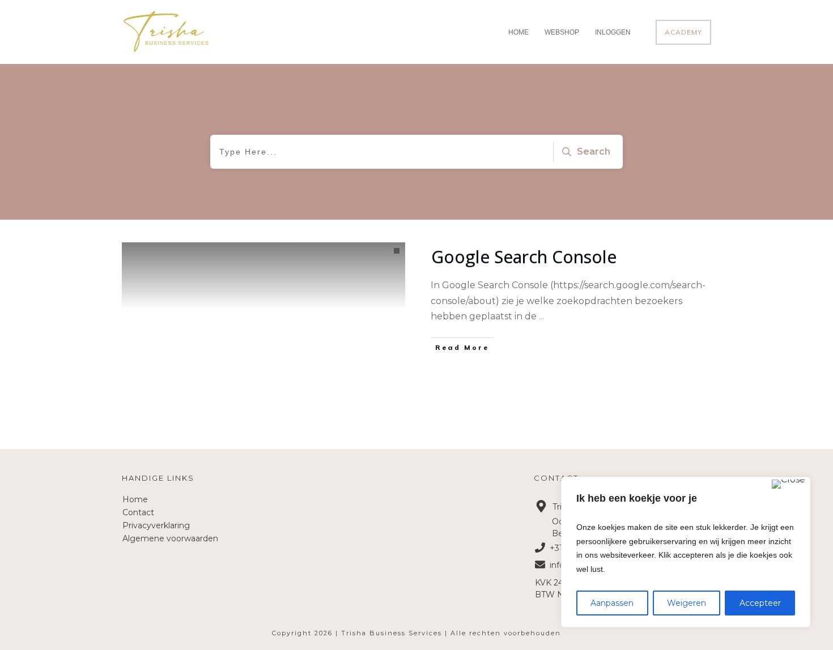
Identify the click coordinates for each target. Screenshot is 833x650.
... (541, 316)
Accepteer (760, 603)
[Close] (788, 484)
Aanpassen (612, 603)
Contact (138, 512)
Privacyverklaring (156, 525)
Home (135, 499)
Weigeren (686, 603)
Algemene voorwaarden (170, 538)
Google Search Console (524, 256)
